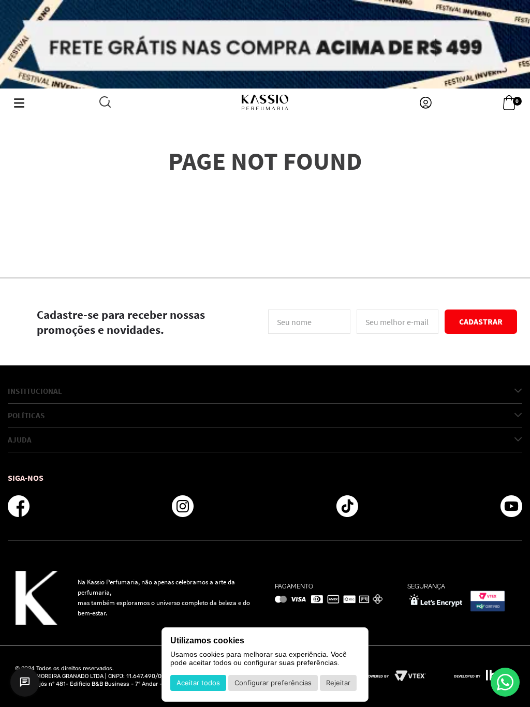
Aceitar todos (198, 683)
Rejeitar (338, 683)
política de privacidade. (429, 342)
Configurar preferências (273, 683)
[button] (105, 102)
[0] (509, 103)
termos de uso (374, 342)
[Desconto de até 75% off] (265, 44)
